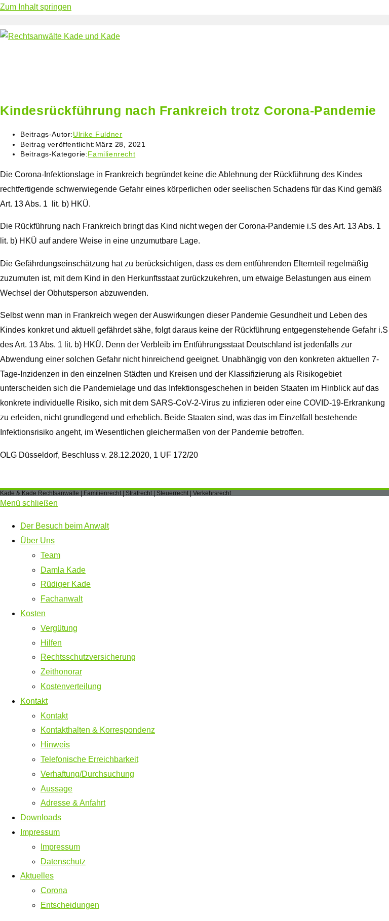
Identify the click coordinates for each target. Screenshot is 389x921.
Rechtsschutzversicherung (88, 657)
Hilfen (51, 642)
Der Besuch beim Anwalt (64, 526)
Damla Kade (63, 570)
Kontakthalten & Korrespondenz (98, 730)
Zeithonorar (61, 671)
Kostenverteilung (71, 686)
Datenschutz (63, 861)
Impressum (40, 832)
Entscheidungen (70, 905)
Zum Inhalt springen (35, 7)
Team (50, 555)
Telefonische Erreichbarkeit (89, 759)
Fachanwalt (62, 598)
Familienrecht (111, 154)
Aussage (56, 788)
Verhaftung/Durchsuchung (87, 774)
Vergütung (59, 628)
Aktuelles (37, 875)
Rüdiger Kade (66, 584)
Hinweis (55, 744)
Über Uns (37, 540)
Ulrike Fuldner (97, 134)
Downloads (40, 817)
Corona (54, 890)
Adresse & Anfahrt (73, 802)
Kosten (33, 613)
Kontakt (34, 701)
